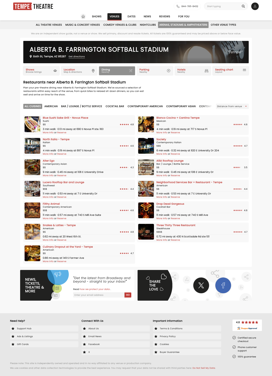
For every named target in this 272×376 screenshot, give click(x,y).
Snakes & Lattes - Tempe (59, 225)
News (147, 16)
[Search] (244, 6)
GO (128, 294)
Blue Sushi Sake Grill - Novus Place (65, 118)
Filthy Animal (51, 204)
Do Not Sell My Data (204, 368)
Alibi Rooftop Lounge (170, 161)
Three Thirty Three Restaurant (176, 225)
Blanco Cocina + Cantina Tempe (178, 118)
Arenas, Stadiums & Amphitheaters (183, 25)
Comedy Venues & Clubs (119, 25)
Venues (114, 16)
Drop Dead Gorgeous (170, 204)
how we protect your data (95, 289)
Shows (96, 16)
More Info (48, 132)
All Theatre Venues (49, 25)
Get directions (77, 56)
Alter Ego (48, 161)
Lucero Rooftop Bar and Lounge (63, 182)
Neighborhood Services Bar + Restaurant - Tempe (189, 182)
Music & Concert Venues (82, 25)
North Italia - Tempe (56, 139)
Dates (132, 16)
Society (161, 139)
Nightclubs (148, 25)
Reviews (164, 16)
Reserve (61, 132)
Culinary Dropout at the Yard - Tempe (68, 247)
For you (184, 16)
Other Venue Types (223, 25)
